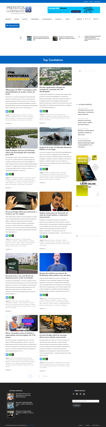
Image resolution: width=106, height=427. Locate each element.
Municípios (8, 19)
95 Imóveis (12, 301)
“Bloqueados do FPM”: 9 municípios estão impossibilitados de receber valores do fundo (21, 92)
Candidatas (14, 116)
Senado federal (20, 120)
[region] (87, 414)
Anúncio (46, 298)
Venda (7, 307)
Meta (41, 303)
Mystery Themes (30, 425)
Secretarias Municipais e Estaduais (57, 118)
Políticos (51, 303)
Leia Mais (7, 123)
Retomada (30, 363)
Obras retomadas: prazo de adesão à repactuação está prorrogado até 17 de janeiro (20, 335)
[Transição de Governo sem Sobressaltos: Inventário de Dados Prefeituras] (10, 396)
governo (23, 242)
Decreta (54, 116)
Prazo (13, 363)
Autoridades (24, 115)
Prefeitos (24, 118)
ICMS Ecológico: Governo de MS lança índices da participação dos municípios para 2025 (20, 153)
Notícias (16, 19)
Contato (91, 1)
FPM (19, 116)
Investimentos (35, 19)
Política (24, 19)
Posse (68, 242)
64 (39, 376)
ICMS (7, 182)
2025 (11, 177)
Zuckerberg (63, 305)
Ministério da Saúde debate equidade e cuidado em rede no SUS (59, 38)
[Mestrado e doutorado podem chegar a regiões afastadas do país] (10, 405)
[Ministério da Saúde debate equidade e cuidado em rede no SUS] (10, 414)
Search (95, 19)
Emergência (60, 116)
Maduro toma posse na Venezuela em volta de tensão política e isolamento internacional (54, 215)
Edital (18, 242)
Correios (64, 362)
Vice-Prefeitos (28, 120)
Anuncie (86, 1)
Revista (68, 19)
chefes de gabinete (28, 179)
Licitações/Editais (47, 19)
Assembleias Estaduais (15, 115)
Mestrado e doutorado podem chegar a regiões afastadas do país (33, 38)
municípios (19, 182)
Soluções (67, 366)
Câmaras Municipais (60, 114)
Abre (17, 301)
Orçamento (18, 118)
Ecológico (18, 181)
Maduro (53, 242)
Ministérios (12, 118)
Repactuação (23, 363)
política (64, 242)
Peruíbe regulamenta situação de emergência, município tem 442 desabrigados (52, 89)
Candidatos (49, 116)
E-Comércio (13, 242)
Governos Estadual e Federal (28, 181)
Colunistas (58, 19)
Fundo (21, 116)
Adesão (11, 358)
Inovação (56, 364)
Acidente (46, 172)
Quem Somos (97, 1)
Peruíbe (41, 118)
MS (15, 182)
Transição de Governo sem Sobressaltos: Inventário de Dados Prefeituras (86, 112)
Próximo (45, 376)
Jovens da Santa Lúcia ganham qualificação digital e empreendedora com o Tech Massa (85, 38)
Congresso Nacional (10, 181)
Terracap (33, 306)
